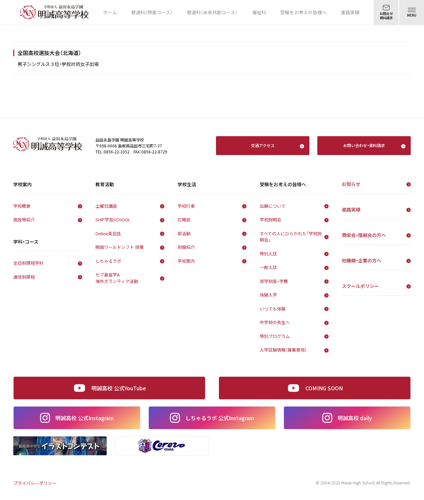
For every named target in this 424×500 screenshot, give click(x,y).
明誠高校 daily (355, 418)
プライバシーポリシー (34, 483)
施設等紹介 (24, 219)
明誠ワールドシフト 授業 (119, 247)
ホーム (110, 12)
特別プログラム (275, 336)
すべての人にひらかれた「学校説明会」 (291, 236)
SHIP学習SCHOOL (113, 219)
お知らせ (351, 184)
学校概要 (21, 206)
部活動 (184, 233)
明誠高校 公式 (84, 418)
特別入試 (268, 253)
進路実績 (350, 12)
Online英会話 (108, 233)
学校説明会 (270, 219)
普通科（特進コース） (152, 12)
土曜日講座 (106, 206)
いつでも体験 (273, 309)
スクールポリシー (360, 286)
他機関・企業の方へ (361, 260)
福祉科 (259, 12)
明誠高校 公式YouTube (118, 388)
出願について (273, 206)
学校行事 (186, 206)
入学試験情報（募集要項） (283, 350)
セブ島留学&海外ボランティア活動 (116, 277)
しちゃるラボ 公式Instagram (219, 418)
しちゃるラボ (108, 261)
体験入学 (268, 295)
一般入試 (268, 267)
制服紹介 (186, 247)
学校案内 (186, 261)
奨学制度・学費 (274, 281)
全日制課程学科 (28, 263)
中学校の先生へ (275, 322)
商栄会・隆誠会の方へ (364, 235)
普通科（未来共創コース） (212, 12)
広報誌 (184, 219)
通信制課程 (24, 277)
